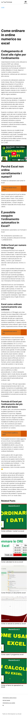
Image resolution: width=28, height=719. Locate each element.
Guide (2, 7)
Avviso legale (6, 700)
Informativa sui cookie (9, 702)
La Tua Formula (6, 2)
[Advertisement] (14, 18)
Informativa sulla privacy (10, 697)
